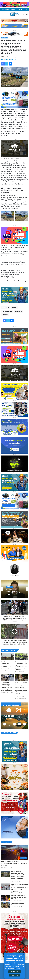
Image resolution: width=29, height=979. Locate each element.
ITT (16, 968)
